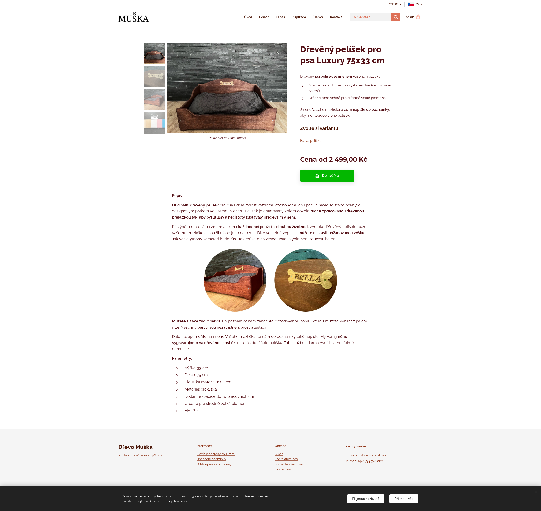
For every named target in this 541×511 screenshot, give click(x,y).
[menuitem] (249, 17)
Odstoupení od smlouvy (214, 464)
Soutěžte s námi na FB (291, 464)
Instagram (283, 469)
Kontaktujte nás (286, 459)
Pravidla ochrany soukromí (216, 454)
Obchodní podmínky (211, 459)
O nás (279, 454)
